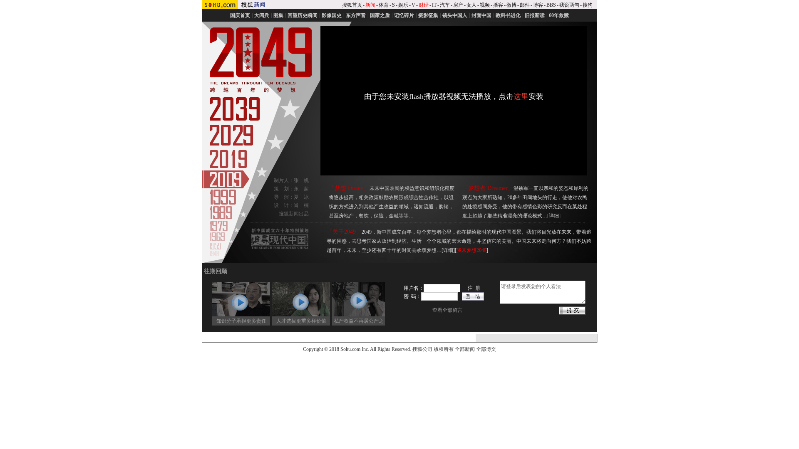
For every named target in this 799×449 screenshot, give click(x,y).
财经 (424, 5)
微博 (511, 5)
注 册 (474, 288)
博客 (538, 5)
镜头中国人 (454, 15)
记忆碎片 (404, 15)
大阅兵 (261, 15)
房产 (458, 5)
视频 (485, 5)
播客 (498, 5)
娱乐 (403, 5)
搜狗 (588, 5)
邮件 (525, 5)
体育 (384, 5)
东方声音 (356, 15)
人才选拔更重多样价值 (294, 321)
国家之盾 (380, 15)
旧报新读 (535, 15)
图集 (278, 15)
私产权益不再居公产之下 (354, 321)
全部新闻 (465, 349)
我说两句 (569, 5)
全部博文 (486, 349)
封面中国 (481, 15)
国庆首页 (240, 15)
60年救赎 (559, 15)
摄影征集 (428, 15)
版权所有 (444, 349)
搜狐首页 (352, 5)
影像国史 (332, 15)
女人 (471, 5)
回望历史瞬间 (303, 15)
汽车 (445, 5)
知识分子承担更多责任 (234, 321)
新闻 (370, 5)
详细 (554, 216)
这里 (521, 96)
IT (434, 5)
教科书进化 (508, 15)
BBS (551, 5)
